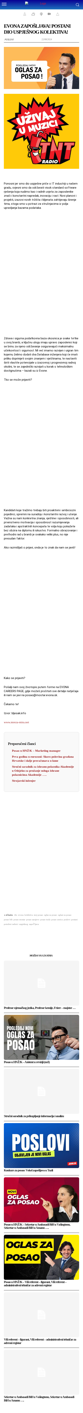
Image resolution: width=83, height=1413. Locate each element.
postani (74, 919)
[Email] (46, 934)
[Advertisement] (41, 272)
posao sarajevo (32, 919)
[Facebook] (19, 934)
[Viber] (64, 934)
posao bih (8, 919)
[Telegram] (55, 934)
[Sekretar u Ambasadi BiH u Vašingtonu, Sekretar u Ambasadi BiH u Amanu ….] (41, 1372)
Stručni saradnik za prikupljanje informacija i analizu (34, 1116)
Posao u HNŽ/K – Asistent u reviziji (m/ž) (27, 1062)
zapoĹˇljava (34, 924)
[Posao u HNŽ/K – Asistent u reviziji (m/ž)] (41, 1037)
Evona (21, 915)
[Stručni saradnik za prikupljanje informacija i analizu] (41, 1091)
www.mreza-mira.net (16, 722)
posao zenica (57, 919)
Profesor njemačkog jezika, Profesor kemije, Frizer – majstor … (39, 1007)
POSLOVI (9, 39)
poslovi (67, 919)
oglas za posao (50, 915)
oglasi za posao (64, 915)
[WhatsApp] (37, 934)
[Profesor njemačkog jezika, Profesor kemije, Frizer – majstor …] (41, 983)
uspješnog (23, 924)
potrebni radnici (11, 924)
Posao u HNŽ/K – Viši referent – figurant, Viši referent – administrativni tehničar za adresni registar (35, 1283)
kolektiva (29, 915)
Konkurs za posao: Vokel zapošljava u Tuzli (28, 1170)
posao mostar (19, 919)
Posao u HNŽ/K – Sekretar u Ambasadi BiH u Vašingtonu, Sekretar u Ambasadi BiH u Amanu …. (37, 1226)
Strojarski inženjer (24, 780)
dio (15, 915)
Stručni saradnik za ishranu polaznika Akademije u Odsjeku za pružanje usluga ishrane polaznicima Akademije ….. (43, 770)
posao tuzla (45, 919)
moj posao (38, 915)
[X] (28, 934)
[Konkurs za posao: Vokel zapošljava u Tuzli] (41, 1145)
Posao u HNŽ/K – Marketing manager (36, 750)
